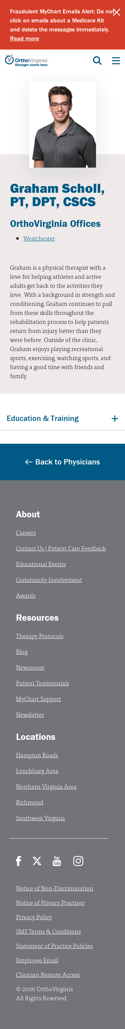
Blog (22, 651)
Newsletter (30, 714)
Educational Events (41, 564)
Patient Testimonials (42, 683)
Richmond (29, 802)
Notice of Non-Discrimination (54, 888)
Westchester (39, 238)
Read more (24, 38)
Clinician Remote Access (48, 974)
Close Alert (117, 12)
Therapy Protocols (39, 635)
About (28, 514)
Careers (26, 532)
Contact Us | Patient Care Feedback (61, 548)
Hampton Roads (37, 755)
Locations (35, 736)
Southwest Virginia (40, 818)
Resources (37, 617)
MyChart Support (38, 698)
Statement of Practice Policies (54, 945)
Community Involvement (49, 579)
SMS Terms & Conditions (48, 931)
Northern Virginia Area (46, 786)
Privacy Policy (34, 917)
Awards (25, 595)
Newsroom (30, 667)
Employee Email (37, 960)
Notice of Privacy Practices (50, 902)
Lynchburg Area (37, 770)
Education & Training (42, 418)
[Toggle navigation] (116, 61)
